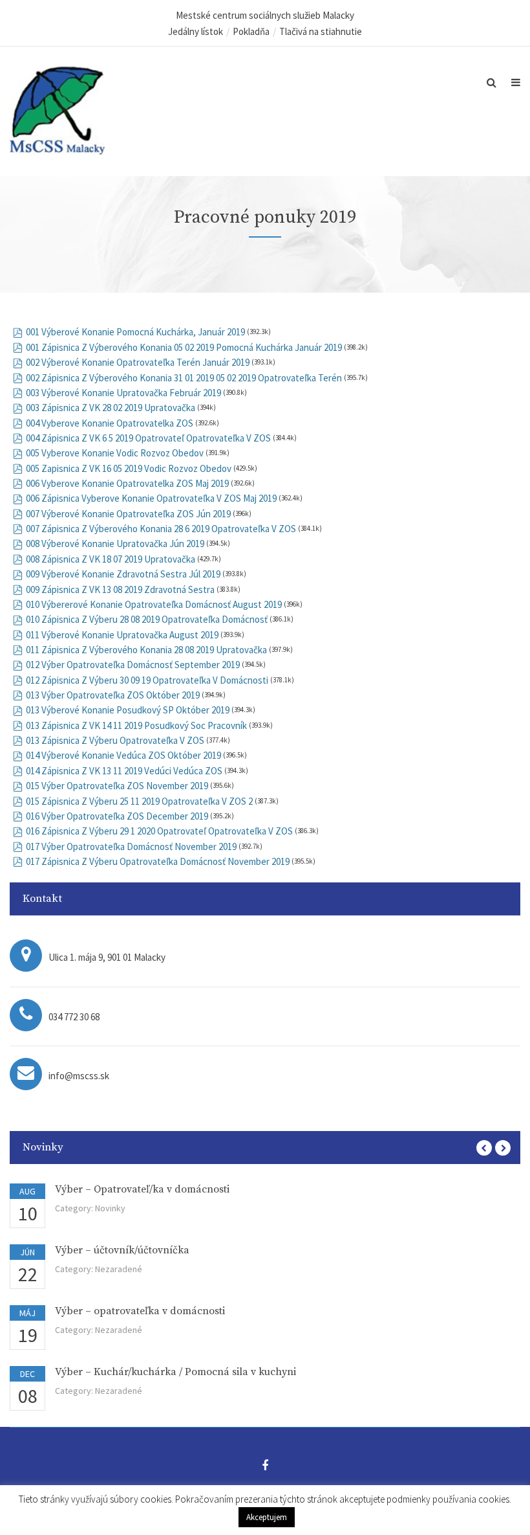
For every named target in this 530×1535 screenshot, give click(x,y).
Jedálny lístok (195, 31)
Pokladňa (251, 31)
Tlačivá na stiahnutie (320, 31)
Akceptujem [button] (266, 1517)
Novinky (110, 1208)
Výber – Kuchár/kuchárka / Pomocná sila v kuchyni (175, 1371)
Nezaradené (118, 1269)
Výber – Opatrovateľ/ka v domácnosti (142, 1189)
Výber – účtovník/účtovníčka (122, 1250)
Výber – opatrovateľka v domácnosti (140, 1311)
